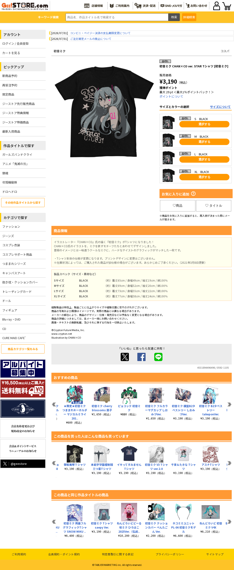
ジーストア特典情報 (15, 113)
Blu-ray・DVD (11, 319)
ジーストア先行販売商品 (18, 103)
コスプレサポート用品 (17, 254)
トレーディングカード (17, 291)
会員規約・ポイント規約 (64, 554)
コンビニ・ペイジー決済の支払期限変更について (100, 33)
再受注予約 (9, 85)
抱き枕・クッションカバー (20, 282)
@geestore (19, 463)
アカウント (12, 34)
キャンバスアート (14, 273)
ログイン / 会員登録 (15, 43)
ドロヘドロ (9, 191)
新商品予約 (9, 76)
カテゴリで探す (15, 217)
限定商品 (8, 94)
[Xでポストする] (125, 360)
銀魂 (5, 173)
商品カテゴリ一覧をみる (23, 349)
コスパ (225, 51)
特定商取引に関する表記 (118, 554)
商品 (179, 205)
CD (4, 328)
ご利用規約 (19, 554)
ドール (6, 301)
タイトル (215, 205)
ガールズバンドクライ (17, 154)
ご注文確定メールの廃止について (90, 39)
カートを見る (11, 53)
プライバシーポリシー (170, 554)
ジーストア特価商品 (15, 122)
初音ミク (60, 51)
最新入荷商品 (11, 131)
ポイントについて (171, 96)
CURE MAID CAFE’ (14, 338)
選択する (204, 124)
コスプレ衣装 (11, 245)
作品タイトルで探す (18, 145)
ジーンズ (8, 236)
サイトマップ (215, 554)
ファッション (11, 226)
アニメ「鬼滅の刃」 (15, 164)
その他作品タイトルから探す (23, 202)
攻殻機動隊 (9, 182)
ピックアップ (13, 66)
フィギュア (9, 310)
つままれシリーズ (14, 263)
